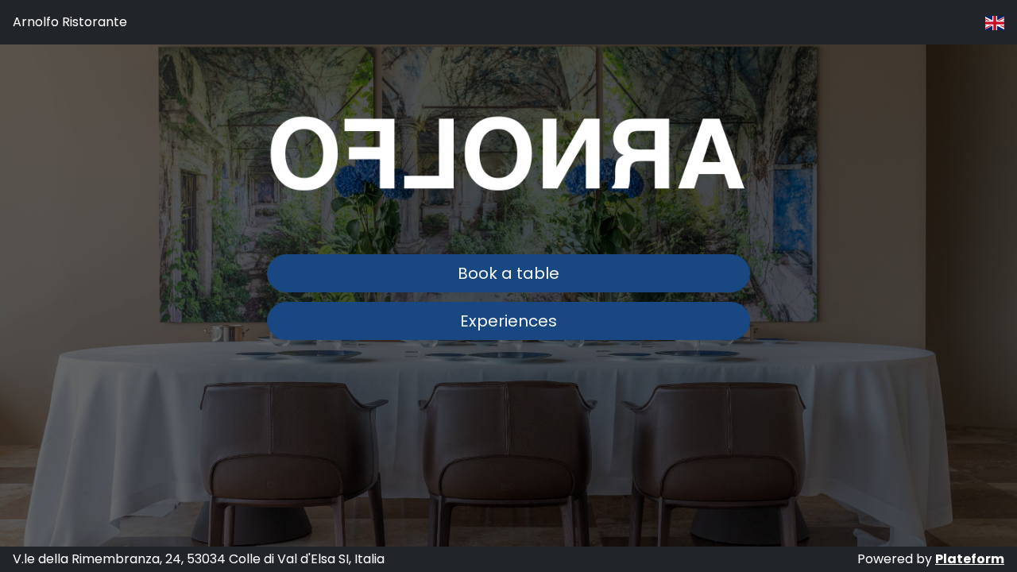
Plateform (969, 559)
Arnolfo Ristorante (70, 22)
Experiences (508, 321)
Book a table (508, 273)
